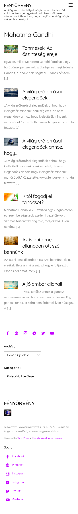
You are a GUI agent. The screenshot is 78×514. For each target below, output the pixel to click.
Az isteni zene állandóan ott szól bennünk (32, 245)
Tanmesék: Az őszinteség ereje (39, 51)
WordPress (23, 438)
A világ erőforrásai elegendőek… (42, 94)
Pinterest (17, 464)
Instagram (18, 473)
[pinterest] (16, 332)
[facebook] (7, 332)
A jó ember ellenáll (42, 284)
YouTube (17, 499)
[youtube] (52, 332)
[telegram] (34, 332)
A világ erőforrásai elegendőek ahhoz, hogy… (33, 147)
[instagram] (25, 332)
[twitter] (43, 332)
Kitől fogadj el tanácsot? (37, 199)
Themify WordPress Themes (47, 438)
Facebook (17, 456)
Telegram (17, 482)
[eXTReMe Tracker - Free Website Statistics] (7, 415)
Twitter (16, 490)
